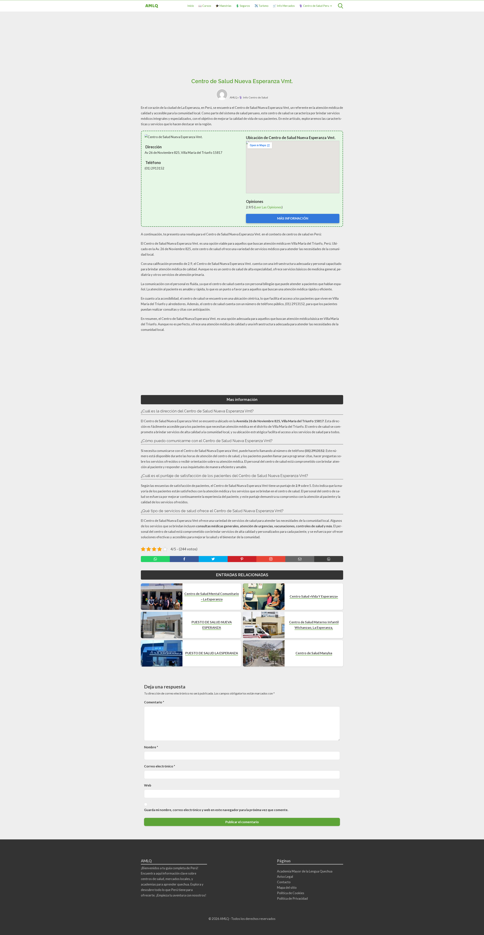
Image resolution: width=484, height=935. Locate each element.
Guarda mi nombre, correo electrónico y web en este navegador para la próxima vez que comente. (216, 810)
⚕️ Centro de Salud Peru (314, 5)
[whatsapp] (155, 559)
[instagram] (270, 559)
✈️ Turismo (261, 5)
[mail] (299, 559)
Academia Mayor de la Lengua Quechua (304, 871)
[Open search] (340, 6)
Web (147, 785)
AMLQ (151, 6)
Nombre (151, 747)
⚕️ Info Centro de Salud (253, 97)
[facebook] (184, 559)
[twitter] (213, 559)
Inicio (190, 5)
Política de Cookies (290, 893)
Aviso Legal (285, 877)
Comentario (154, 702)
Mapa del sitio (287, 887)
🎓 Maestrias (223, 5)
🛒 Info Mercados (284, 5)
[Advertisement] (242, 46)
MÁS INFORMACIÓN (292, 218)
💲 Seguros (243, 5)
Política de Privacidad (292, 898)
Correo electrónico (159, 766)
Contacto (284, 882)
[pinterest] (242, 559)
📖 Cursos (204, 5)
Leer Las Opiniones (268, 207)
